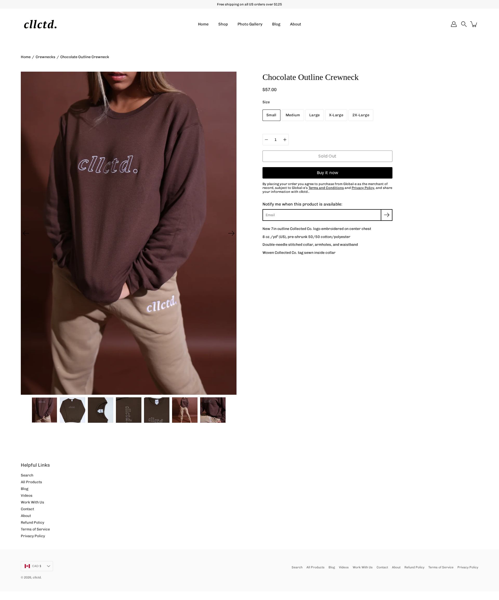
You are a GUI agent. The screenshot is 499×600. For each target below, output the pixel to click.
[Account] (454, 24)
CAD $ (36, 566)
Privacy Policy (33, 536)
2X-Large (360, 115)
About (295, 24)
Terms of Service (35, 529)
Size (266, 102)
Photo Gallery (250, 24)
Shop (223, 24)
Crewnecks (45, 57)
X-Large (336, 115)
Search (27, 475)
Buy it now (327, 173)
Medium (293, 115)
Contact (27, 509)
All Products (31, 482)
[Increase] (285, 139)
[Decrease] (266, 139)
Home (203, 24)
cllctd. (37, 577)
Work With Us (32, 502)
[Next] (231, 233)
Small (271, 115)
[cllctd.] (40, 24)
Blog (276, 24)
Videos (26, 495)
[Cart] (474, 24)
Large (314, 115)
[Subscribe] (386, 215)
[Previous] (26, 233)
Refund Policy (32, 522)
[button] (464, 24)
